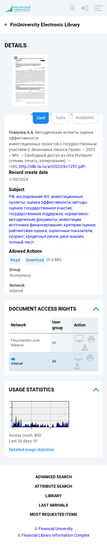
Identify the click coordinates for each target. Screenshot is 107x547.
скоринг (16, 236)
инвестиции (70, 219)
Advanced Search (53, 477)
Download (35, 260)
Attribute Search (53, 486)
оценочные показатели (70, 230)
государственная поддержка (36, 213)
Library (53, 495)
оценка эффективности (49, 202)
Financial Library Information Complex (55, 535)
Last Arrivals (53, 505)
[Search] (72, 8)
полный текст (21, 242)
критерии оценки (79, 225)
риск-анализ (71, 236)
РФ (12, 196)
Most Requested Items (53, 514)
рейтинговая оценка (28, 230)
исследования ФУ (32, 196)
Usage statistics (31, 390)
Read (15, 260)
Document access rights (42, 309)
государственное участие (48, 208)
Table (60, 117)
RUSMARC (85, 117)
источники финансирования (35, 225)
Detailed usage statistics (31, 449)
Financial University (56, 528)
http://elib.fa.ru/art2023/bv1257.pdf (51, 166)
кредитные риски (42, 236)
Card (41, 117)
